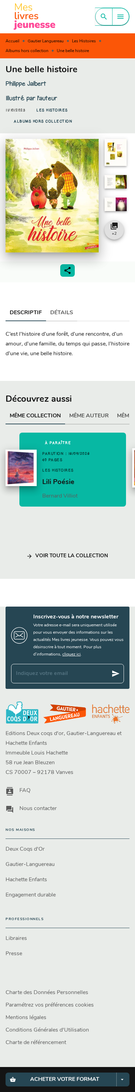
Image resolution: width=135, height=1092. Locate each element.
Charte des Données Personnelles (47, 992)
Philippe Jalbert (26, 84)
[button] (52, 110)
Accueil (12, 41)
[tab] (26, 313)
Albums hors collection (27, 51)
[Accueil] (35, 16)
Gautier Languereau (46, 41)
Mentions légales (26, 1017)
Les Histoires (84, 41)
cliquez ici (71, 654)
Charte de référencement (36, 1042)
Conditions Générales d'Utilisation (47, 1030)
